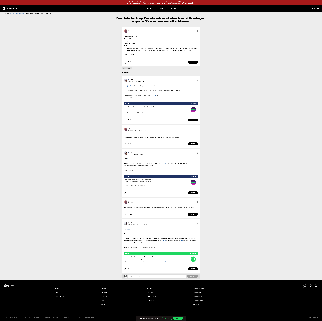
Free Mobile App (152, 296)
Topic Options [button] (126, 68)
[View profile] (125, 31)
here (156, 95)
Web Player (150, 292)
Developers (104, 292)
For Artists (104, 288)
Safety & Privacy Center (15, 317)
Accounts (21, 13)
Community (11, 8)
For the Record (59, 296)
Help (148, 8)
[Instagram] (305, 286)
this (165, 163)
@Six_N (129, 86)
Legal (5, 317)
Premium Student (198, 300)
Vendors (103, 304)
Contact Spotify (151, 300)
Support (149, 288)
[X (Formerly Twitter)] (311, 286)
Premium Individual (198, 288)
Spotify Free (196, 304)
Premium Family (198, 296)
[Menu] (318, 8)
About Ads (47, 317)
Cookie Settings (37, 317)
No (168, 318)
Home (12, 13)
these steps (172, 4)
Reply (193, 62)
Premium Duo (197, 292)
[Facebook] (316, 286)
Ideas (173, 8)
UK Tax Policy (77, 317)
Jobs (56, 292)
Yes (176, 318)
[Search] (307, 8)
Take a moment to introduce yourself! (155, 262)
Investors (104, 300)
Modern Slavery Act (66, 317)
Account (132, 54)
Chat (160, 8)
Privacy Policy (27, 317)
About (57, 288)
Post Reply (192, 276)
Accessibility (56, 317)
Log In (313, 8)
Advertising (104, 296)
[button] (197, 31)
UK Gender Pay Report (89, 317)
